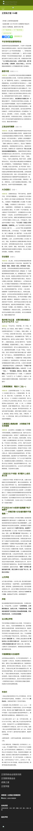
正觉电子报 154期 (9, 13)
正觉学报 (5, 786)
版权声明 (4, 817)
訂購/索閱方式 (18, 36)
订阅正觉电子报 (7, 33)
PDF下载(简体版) (18, 30)
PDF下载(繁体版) (7, 30)
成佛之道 (5, 782)
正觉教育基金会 (8, 778)
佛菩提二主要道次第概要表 (11, 795)
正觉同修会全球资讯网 (11, 774)
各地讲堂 (4, 806)
